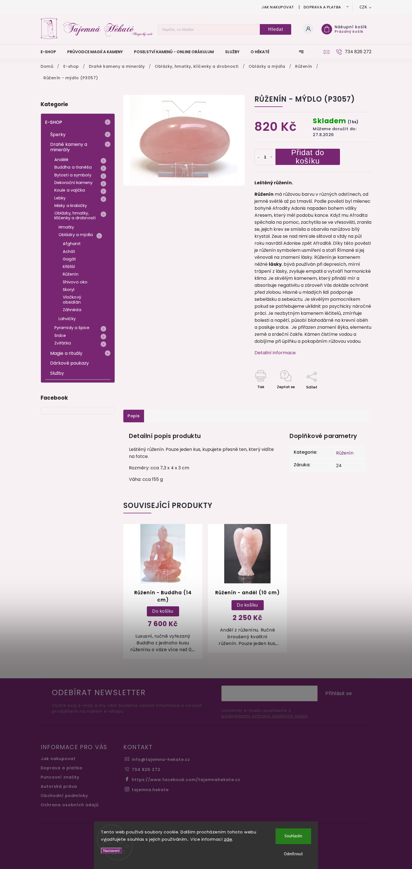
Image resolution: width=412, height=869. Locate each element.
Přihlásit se (338, 693)
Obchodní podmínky (64, 795)
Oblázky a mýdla (76, 234)
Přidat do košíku (307, 157)
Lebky (60, 198)
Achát (69, 251)
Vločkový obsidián (72, 299)
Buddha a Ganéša (73, 167)
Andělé (61, 159)
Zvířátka (62, 343)
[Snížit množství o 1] (258, 157)
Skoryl (69, 289)
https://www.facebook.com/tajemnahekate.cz (186, 779)
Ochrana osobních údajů (70, 805)
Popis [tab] (134, 416)
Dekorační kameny (73, 182)
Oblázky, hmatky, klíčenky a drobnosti (75, 215)
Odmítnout (293, 854)
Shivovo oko (75, 282)
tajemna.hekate (150, 790)
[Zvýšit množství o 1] (271, 157)
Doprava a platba (322, 7)
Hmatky (66, 227)
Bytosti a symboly (72, 175)
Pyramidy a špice (72, 327)
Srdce (60, 335)
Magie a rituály (66, 353)
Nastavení (111, 851)
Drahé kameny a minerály (68, 147)
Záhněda (72, 310)
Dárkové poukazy (69, 363)
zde (228, 839)
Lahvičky (67, 318)
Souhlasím (293, 836)
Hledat (275, 29)
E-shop (53, 122)
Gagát (69, 259)
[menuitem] (51, 52)
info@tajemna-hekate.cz (161, 759)
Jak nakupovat (277, 7)
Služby (57, 373)
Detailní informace (275, 353)
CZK (363, 7)
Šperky (58, 134)
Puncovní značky (60, 777)
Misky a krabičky (70, 205)
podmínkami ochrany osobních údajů (264, 716)
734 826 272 (146, 769)
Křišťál (69, 266)
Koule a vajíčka (69, 190)
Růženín (70, 274)
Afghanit (72, 243)
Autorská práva (59, 786)
